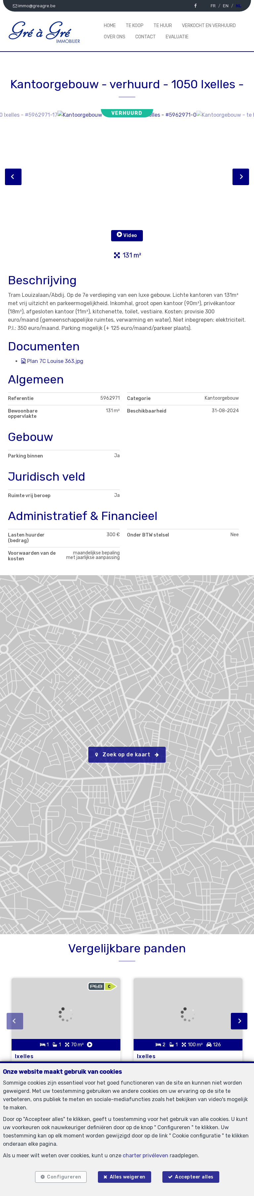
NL (238, 5)
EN (226, 5)
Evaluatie (177, 37)
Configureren (64, 1177)
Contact (145, 37)
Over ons (114, 37)
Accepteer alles (194, 1177)
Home (110, 25)
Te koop (135, 25)
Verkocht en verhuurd (209, 25)
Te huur (162, 25)
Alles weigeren (128, 1177)
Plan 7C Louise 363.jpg (54, 361)
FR (213, 5)
